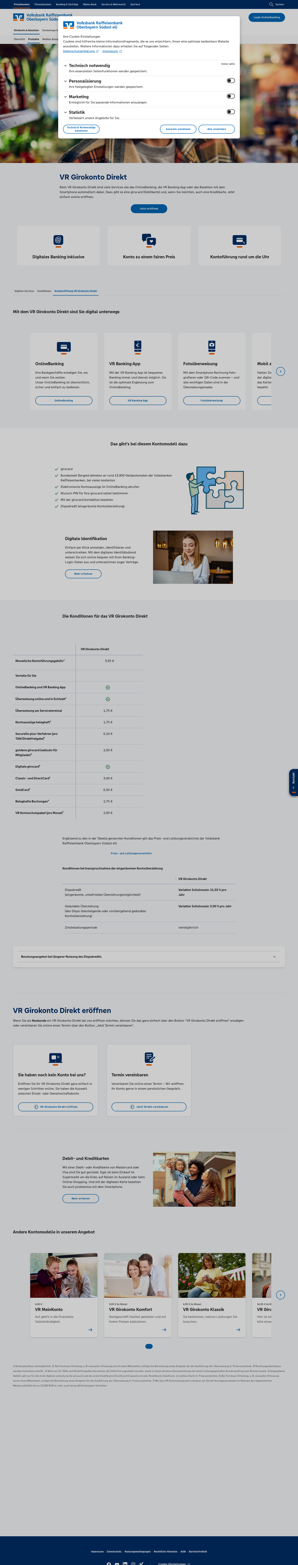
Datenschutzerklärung (79, 51)
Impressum (110, 51)
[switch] (231, 80)
